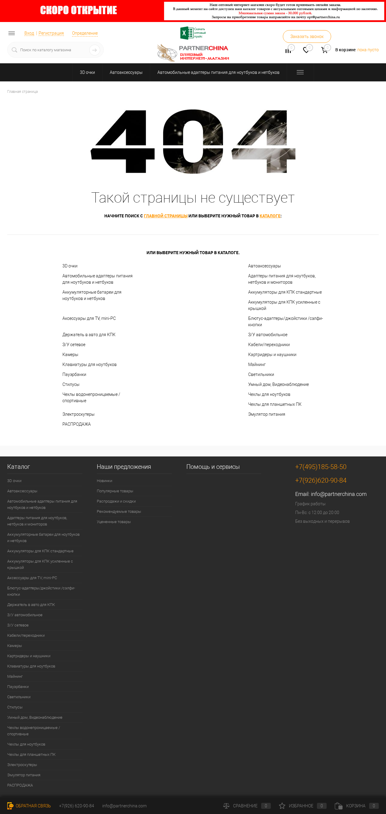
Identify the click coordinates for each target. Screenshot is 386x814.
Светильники (261, 374)
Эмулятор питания (266, 414)
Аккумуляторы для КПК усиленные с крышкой (284, 305)
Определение (85, 33)
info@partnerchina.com (339, 494)
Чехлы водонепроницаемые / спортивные (91, 397)
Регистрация (51, 33)
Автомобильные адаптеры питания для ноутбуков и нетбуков (218, 72)
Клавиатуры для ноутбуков (89, 364)
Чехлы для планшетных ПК (275, 404)
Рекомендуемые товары (119, 511)
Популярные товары (115, 491)
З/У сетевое (73, 344)
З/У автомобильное (267, 334)
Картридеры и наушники (272, 354)
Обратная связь (33, 805)
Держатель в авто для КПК (88, 334)
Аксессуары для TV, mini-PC (89, 318)
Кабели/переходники (269, 344)
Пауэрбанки (74, 374)
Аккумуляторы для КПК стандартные (285, 292)
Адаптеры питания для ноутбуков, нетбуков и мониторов (282, 279)
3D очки (87, 72)
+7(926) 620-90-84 (76, 805)
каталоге (270, 216)
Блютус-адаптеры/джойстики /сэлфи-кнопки (285, 321)
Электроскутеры (78, 414)
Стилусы (71, 384)
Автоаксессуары (126, 72)
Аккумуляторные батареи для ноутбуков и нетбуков (92, 295)
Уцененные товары (114, 521)
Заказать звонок (307, 36)
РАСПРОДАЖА (76, 424)
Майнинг (257, 364)
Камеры (70, 354)
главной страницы (166, 216)
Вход (29, 33)
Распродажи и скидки (116, 501)
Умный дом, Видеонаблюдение (278, 384)
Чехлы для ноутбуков (269, 394)
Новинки (104, 480)
